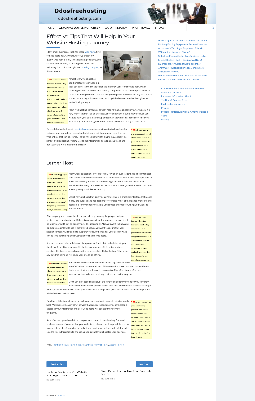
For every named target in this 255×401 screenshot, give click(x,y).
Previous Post (58, 364)
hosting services (77, 345)
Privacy (165, 107)
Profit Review (141, 27)
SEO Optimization (116, 27)
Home (50, 27)
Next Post (143, 364)
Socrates (62, 395)
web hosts (90, 51)
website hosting (82, 128)
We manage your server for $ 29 (79, 27)
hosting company (90, 67)
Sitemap (160, 27)
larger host (92, 345)
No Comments (53, 380)
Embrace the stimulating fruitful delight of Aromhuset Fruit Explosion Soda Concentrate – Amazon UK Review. (181, 67)
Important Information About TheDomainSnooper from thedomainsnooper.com (176, 100)
